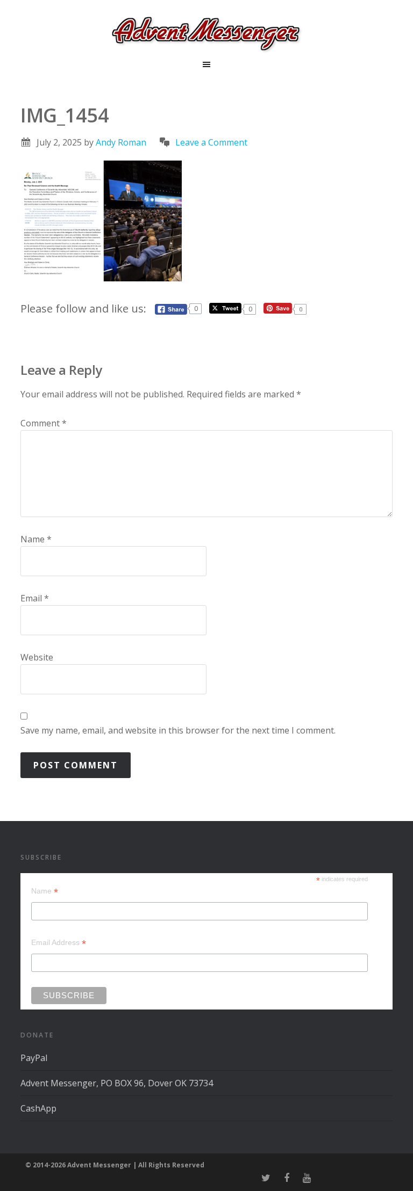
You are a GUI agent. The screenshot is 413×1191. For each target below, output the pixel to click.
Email (34, 598)
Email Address (58, 943)
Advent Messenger (206, 32)
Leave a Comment (211, 142)
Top (387, 1165)
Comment (43, 423)
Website (36, 657)
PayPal (33, 1058)
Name (36, 539)
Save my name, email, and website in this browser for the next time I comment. (178, 730)
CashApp (38, 1108)
